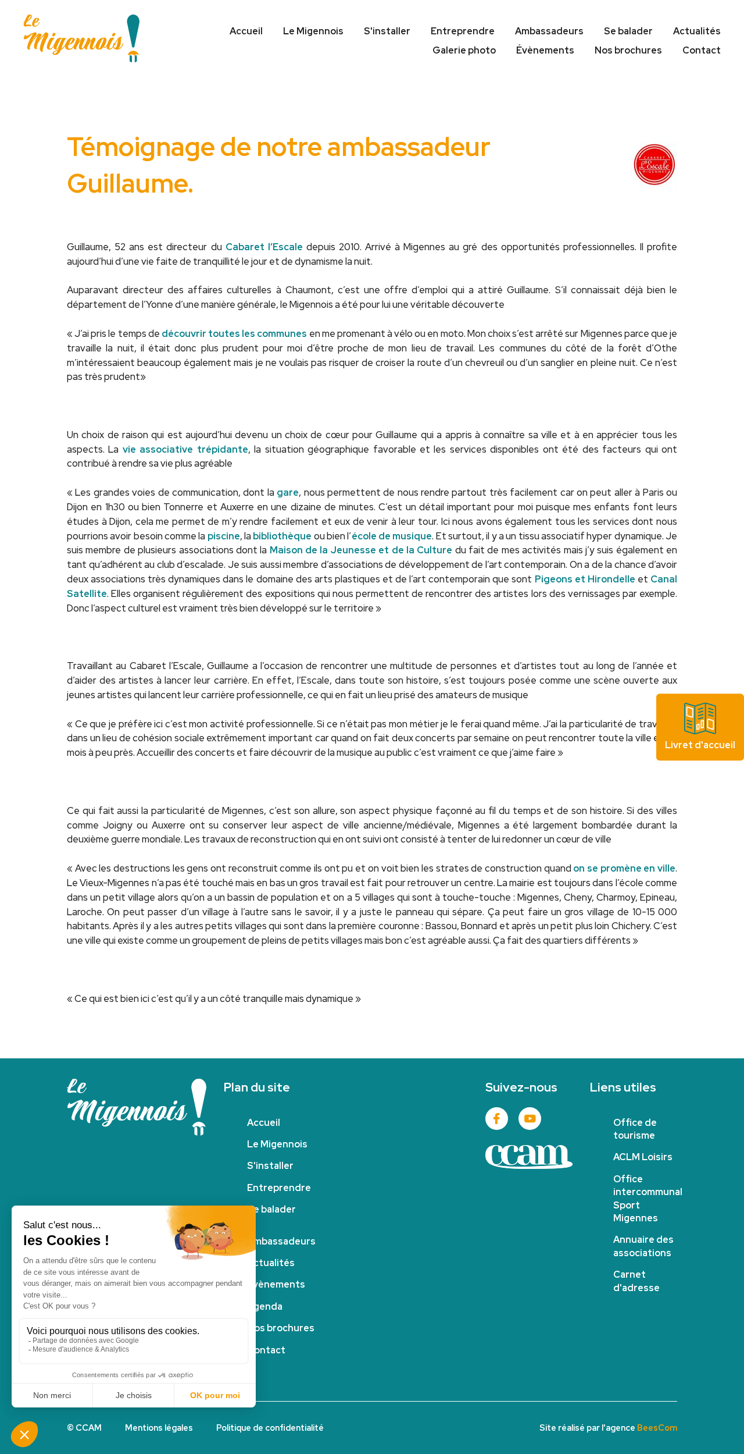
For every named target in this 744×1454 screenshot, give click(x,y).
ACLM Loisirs (643, 1157)
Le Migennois (313, 31)
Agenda (264, 1306)
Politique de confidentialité (270, 1427)
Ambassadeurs (549, 31)
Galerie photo (464, 50)
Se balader (628, 31)
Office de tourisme (635, 1129)
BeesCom (657, 1427)
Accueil (246, 31)
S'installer (387, 31)
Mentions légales (159, 1427)
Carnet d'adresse (636, 1280)
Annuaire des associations (643, 1246)
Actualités (697, 31)
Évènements (545, 50)
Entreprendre (463, 31)
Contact (701, 50)
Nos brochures (628, 50)
